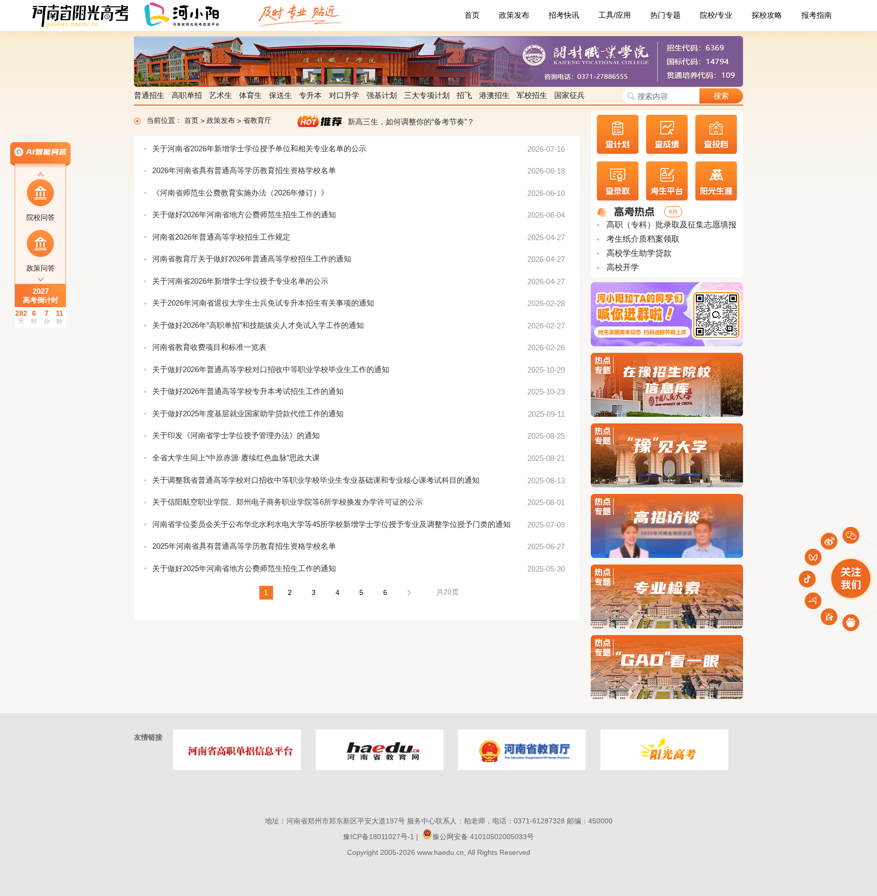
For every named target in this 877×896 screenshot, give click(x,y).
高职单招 (187, 95)
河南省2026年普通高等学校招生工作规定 (221, 237)
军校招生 (532, 95)
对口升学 (344, 95)
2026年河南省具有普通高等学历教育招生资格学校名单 (244, 170)
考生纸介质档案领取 (642, 239)
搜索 (721, 95)
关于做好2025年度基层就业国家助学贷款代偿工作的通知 (248, 413)
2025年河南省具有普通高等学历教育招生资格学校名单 (244, 546)
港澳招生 (494, 95)
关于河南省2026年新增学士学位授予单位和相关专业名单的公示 (259, 148)
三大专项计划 (427, 95)
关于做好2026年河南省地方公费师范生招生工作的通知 (244, 214)
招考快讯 (564, 15)
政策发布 (514, 15)
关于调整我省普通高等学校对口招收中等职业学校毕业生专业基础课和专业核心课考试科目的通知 (316, 480)
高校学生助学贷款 (637, 253)
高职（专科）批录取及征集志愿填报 (670, 224)
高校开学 (621, 267)
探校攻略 (767, 15)
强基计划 (381, 95)
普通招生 (149, 95)
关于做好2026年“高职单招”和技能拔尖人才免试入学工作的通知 (258, 325)
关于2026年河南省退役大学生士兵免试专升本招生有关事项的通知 (263, 302)
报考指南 (816, 15)
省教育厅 (257, 121)
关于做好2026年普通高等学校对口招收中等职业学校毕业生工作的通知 (270, 369)
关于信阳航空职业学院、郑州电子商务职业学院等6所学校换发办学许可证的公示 (287, 501)
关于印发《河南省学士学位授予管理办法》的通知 (236, 435)
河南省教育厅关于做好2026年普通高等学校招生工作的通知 (251, 258)
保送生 (280, 95)
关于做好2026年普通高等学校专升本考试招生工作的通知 (248, 391)
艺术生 (220, 95)
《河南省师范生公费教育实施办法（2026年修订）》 (240, 192)
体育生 (250, 95)
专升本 (310, 95)
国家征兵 (569, 95)
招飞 (464, 95)
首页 (472, 15)
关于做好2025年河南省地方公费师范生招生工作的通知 (244, 568)
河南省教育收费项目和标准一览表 (209, 347)
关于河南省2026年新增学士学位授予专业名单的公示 (240, 281)
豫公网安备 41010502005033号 (483, 837)
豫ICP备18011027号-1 (378, 837)
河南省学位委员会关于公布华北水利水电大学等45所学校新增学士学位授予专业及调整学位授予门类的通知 (331, 524)
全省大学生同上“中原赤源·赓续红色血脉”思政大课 (236, 457)
